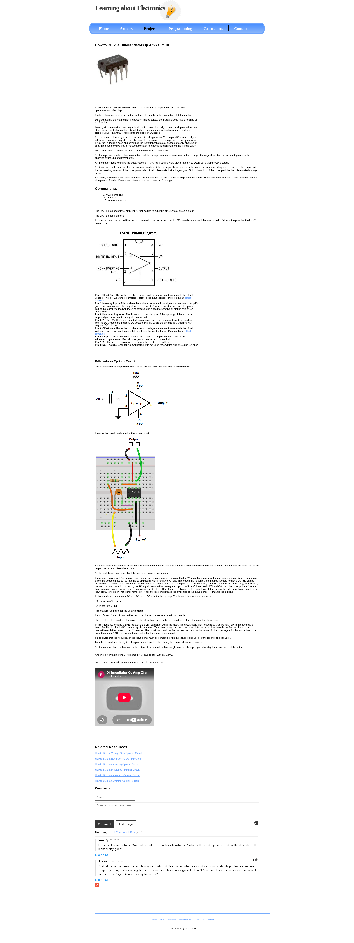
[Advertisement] (231, 96)
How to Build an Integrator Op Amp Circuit (117, 775)
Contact (240, 28)
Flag (105, 854)
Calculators (213, 28)
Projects (150, 28)
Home (104, 28)
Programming (180, 28)
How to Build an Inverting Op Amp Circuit (117, 764)
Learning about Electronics (130, 8)
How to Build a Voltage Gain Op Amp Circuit (118, 753)
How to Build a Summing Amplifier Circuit (117, 780)
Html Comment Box (121, 832)
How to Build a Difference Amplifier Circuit (117, 769)
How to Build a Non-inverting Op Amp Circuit (118, 758)
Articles (126, 28)
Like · (98, 854)
